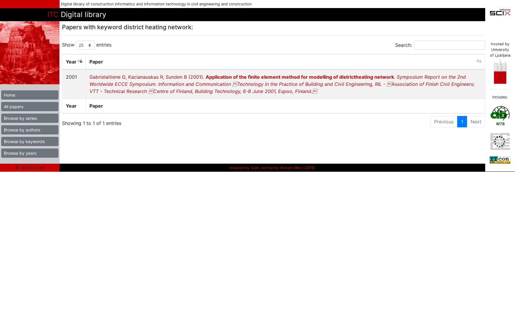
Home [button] (9, 94)
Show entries (86, 45)
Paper (96, 62)
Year (71, 62)
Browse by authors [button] (22, 129)
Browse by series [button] (20, 118)
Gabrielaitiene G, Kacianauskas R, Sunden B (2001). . (281, 84)
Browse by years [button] (20, 153)
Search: (403, 45)
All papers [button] (13, 106)
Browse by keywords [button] (24, 141)
